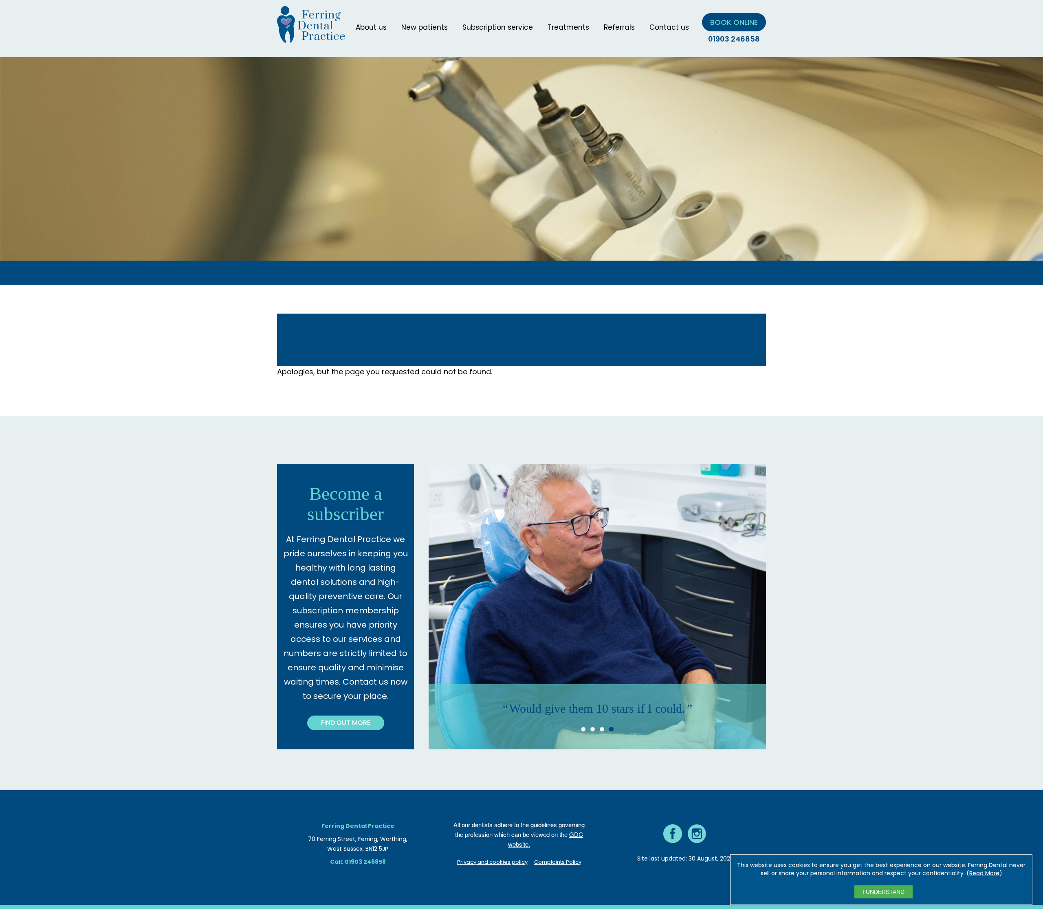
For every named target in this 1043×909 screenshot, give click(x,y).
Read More (984, 873)
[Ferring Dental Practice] (311, 37)
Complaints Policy (557, 862)
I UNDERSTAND (883, 892)
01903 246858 (734, 39)
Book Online (734, 22)
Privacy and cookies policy (492, 862)
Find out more (345, 722)
